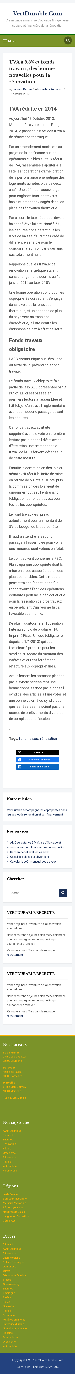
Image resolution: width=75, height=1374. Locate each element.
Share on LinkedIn (39, 766)
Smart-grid (9, 1292)
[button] (9, 41)
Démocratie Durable (14, 1275)
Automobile (10, 1166)
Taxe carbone (10, 1337)
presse (7, 1279)
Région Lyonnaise (13, 1207)
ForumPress (10, 1170)
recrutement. (15, 954)
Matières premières (14, 1319)
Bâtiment (8, 1135)
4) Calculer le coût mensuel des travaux (31, 861)
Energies (8, 1139)
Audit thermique (12, 1130)
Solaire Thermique (13, 1262)
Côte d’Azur (9, 1220)
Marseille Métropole (14, 1203)
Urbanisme (9, 1152)
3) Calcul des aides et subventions (28, 856)
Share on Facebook (39, 759)
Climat (6, 1270)
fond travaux (29, 738)
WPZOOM (51, 1366)
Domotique (9, 1266)
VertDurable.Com (37, 13)
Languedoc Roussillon (16, 1216)
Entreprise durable (13, 1324)
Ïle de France (10, 1194)
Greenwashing (11, 1284)
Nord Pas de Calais (14, 1211)
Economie (9, 1315)
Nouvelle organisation (15, 1328)
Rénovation (56, 89)
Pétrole (7, 1148)
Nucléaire (8, 1306)
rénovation (48, 738)
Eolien (6, 1301)
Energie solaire (11, 1257)
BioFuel (7, 1297)
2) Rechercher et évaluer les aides (28, 852)
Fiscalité (42, 89)
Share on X (40, 752)
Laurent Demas (22, 89)
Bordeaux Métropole (15, 1198)
